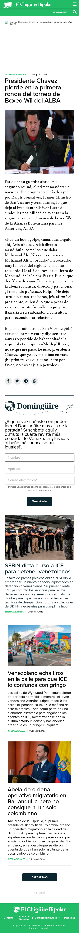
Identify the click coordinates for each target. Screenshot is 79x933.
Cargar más (40, 877)
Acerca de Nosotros (24, 917)
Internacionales (15, 74)
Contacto (8, 917)
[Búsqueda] (75, 12)
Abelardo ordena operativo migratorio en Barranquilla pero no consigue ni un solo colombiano (37, 801)
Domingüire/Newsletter (47, 917)
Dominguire (60, 12)
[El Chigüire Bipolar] (27, 5)
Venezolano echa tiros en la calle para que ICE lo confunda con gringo (37, 679)
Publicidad (69, 917)
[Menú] (75, 4)
